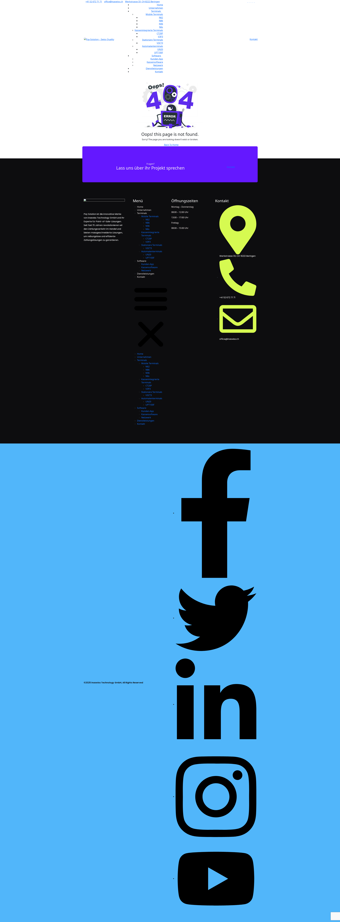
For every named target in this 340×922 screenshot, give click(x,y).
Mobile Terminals (154, 14)
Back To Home (171, 144)
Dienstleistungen (154, 68)
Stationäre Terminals (152, 39)
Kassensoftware (155, 62)
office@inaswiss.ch (113, 1)
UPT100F (158, 52)
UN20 (160, 49)
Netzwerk (158, 65)
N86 (161, 20)
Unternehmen (156, 8)
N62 (161, 17)
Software (156, 55)
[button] (151, 316)
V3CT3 (160, 43)
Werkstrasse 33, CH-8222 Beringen (142, 1)
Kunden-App (156, 58)
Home (160, 4)
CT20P (160, 33)
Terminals (156, 11)
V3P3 (160, 36)
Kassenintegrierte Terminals (149, 30)
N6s (161, 27)
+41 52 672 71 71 (94, 1)
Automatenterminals (152, 46)
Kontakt (159, 71)
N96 (161, 23)
